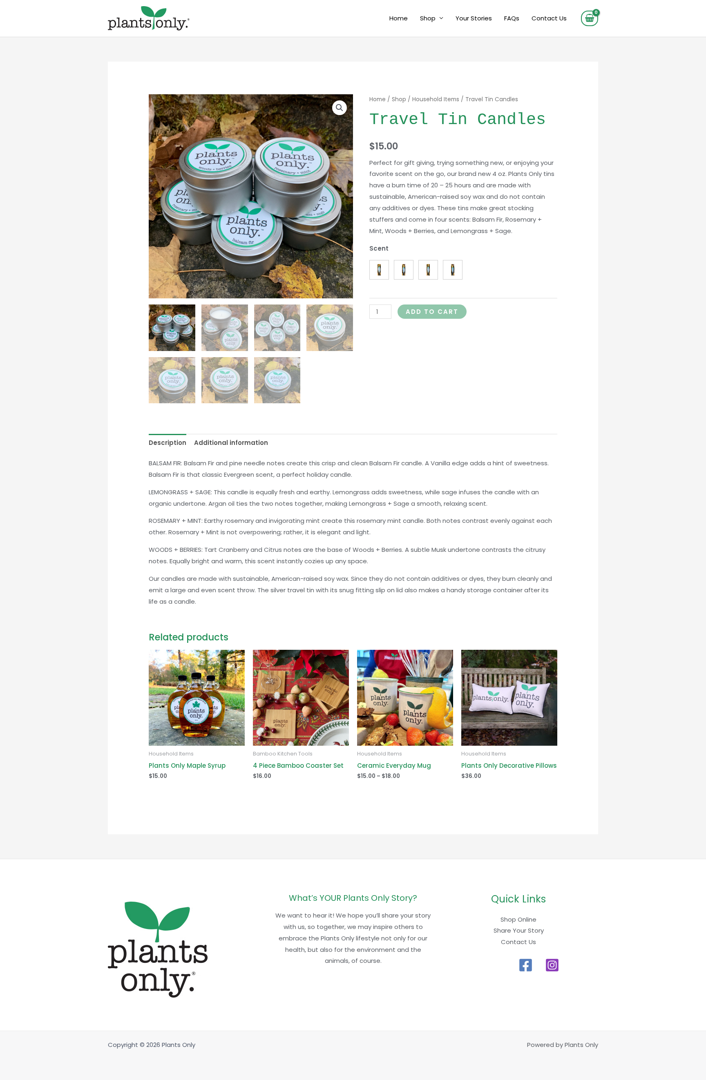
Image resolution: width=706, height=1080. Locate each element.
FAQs (511, 18)
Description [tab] (167, 442)
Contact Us (549, 18)
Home (398, 18)
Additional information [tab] (231, 442)
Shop (428, 18)
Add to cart (432, 311)
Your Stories (474, 18)
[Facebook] (525, 965)
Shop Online (518, 919)
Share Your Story (519, 930)
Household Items (435, 99)
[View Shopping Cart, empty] (589, 18)
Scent (379, 248)
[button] (339, 107)
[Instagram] (552, 965)
